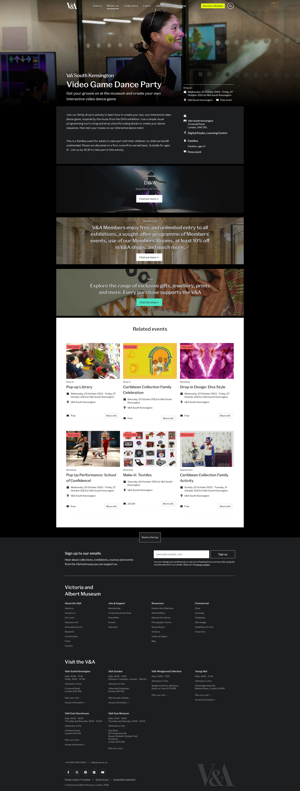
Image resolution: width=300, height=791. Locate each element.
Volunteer (113, 627)
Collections (131, 5)
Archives (156, 631)
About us (69, 608)
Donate (111, 622)
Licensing (199, 613)
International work (74, 627)
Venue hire (200, 631)
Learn (147, 5)
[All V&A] (72, 6)
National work (71, 622)
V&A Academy (158, 613)
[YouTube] (102, 772)
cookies (86, 779)
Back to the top (150, 537)
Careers (69, 645)
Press (67, 641)
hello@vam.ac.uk (99, 762)
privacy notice (203, 564)
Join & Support (165, 5)
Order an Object (159, 636)
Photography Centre (161, 622)
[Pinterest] (85, 772)
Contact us (70, 613)
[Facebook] (68, 772)
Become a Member (213, 5)
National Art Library (161, 617)
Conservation (71, 636)
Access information (74, 702)
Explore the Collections (163, 608)
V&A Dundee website (118, 698)
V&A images (200, 622)
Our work (69, 617)
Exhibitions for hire (204, 627)
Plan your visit (71, 698)
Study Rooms (158, 627)
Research (69, 631)
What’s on (113, 5)
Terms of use (101, 779)
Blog (154, 641)
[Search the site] (230, 6)
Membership (114, 608)
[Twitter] (76, 772)
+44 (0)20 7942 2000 (75, 762)
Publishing (200, 617)
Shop (182, 5)
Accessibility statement (124, 779)
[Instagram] (94, 772)
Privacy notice (71, 779)
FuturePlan (113, 617)
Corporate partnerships (119, 613)
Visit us (97, 5)
